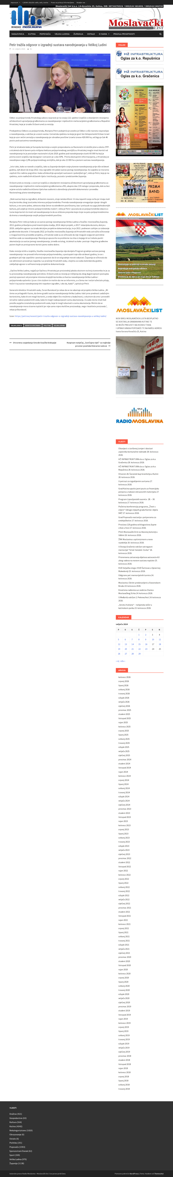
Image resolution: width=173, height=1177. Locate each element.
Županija (78, 34)
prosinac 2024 (124, 759)
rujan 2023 (123, 821)
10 (153, 639)
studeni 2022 (124, 862)
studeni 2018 (124, 1060)
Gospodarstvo (15, 1118)
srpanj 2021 (123, 928)
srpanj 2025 (123, 730)
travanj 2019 (124, 1039)
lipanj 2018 (123, 1080)
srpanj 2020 (123, 977)
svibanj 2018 (124, 1084)
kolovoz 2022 (124, 874)
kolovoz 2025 (124, 726)
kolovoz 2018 (124, 1072)
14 (133, 644)
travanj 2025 (124, 743)
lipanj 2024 (123, 784)
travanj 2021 (124, 940)
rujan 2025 (123, 722)
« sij (117, 661)
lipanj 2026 (123, 685)
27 (126, 653)
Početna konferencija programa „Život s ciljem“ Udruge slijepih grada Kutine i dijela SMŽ (138, 509)
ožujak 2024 (123, 796)
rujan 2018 (123, 1068)
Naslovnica (17, 34)
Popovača (45, 34)
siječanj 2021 (124, 953)
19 (119, 649)
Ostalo (91, 34)
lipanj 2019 (123, 1031)
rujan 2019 (123, 1018)
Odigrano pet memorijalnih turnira (134, 575)
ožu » (122, 661)
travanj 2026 (124, 693)
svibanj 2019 (124, 1035)
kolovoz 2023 (124, 825)
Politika (47, 325)
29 (139, 653)
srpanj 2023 (123, 829)
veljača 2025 (123, 751)
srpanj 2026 (123, 681)
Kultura (12, 1122)
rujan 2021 (123, 920)
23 (146, 649)
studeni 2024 (124, 763)
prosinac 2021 (124, 907)
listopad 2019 (124, 1014)
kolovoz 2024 (124, 776)
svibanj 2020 (124, 985)
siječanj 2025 (124, 755)
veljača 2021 (123, 949)
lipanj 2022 (123, 883)
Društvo (13, 1114)
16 (146, 644)
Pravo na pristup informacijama (62, 2)
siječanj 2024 (124, 804)
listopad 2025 (124, 718)
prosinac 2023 (124, 808)
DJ (31, 49)
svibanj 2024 (124, 788)
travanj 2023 (124, 841)
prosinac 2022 (124, 858)
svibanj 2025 (124, 739)
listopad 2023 (124, 817)
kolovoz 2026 (124, 677)
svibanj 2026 (124, 689)
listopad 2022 (124, 866)
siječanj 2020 (124, 1002)
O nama (103, 34)
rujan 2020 (123, 969)
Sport (12, 1155)
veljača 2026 (123, 701)
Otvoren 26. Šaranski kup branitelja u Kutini (138, 474)
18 (160, 644)
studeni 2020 (124, 961)
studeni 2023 (124, 813)
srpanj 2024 (123, 780)
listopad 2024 (124, 767)
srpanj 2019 (123, 1027)
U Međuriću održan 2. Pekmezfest (133, 597)
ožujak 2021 (123, 944)
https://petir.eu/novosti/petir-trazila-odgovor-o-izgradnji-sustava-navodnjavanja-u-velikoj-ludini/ (61, 316)
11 (160, 639)
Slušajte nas (80, 2)
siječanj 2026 (124, 706)
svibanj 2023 (124, 837)
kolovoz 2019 (124, 1023)
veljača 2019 (123, 1047)
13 (126, 644)
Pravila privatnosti (124, 34)
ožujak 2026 (123, 697)
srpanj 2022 (123, 878)
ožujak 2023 (123, 846)
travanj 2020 (124, 990)
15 (139, 644)
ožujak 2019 (123, 1043)
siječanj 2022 (124, 903)
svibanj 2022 (124, 887)
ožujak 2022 (123, 895)
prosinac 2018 (124, 1056)
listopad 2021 (124, 915)
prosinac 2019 (124, 1006)
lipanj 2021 (123, 932)
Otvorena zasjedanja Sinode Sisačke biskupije (34, 342)
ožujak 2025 (123, 747)
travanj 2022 (124, 891)
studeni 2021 (124, 911)
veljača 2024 (123, 800)
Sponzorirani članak (18, 1151)
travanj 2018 (124, 1088)
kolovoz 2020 (124, 973)
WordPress (134, 1173)
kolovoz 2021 (124, 924)
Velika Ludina (62, 34)
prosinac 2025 (124, 710)
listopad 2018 (124, 1064)
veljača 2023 (123, 850)
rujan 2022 (123, 870)
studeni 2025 (124, 714)
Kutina (32, 34)
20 (126, 649)
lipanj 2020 (123, 981)
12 (119, 644)
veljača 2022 (123, 899)
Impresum (14, 2)
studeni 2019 (124, 1010)
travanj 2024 (124, 792)
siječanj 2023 (124, 854)
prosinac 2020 (124, 957)
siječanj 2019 (124, 1051)
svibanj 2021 (124, 936)
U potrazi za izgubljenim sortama (133, 481)
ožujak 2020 (123, 994)
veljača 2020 (123, 998)
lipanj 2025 (123, 734)
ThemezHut (159, 1173)
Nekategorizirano (33, 325)
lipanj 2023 (123, 833)
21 (133, 649)
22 (139, 649)
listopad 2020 (124, 965)
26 (119, 653)
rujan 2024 (123, 771)
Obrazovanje (15, 1134)
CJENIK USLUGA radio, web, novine (35, 2)
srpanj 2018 (123, 1076)
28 (133, 653)
